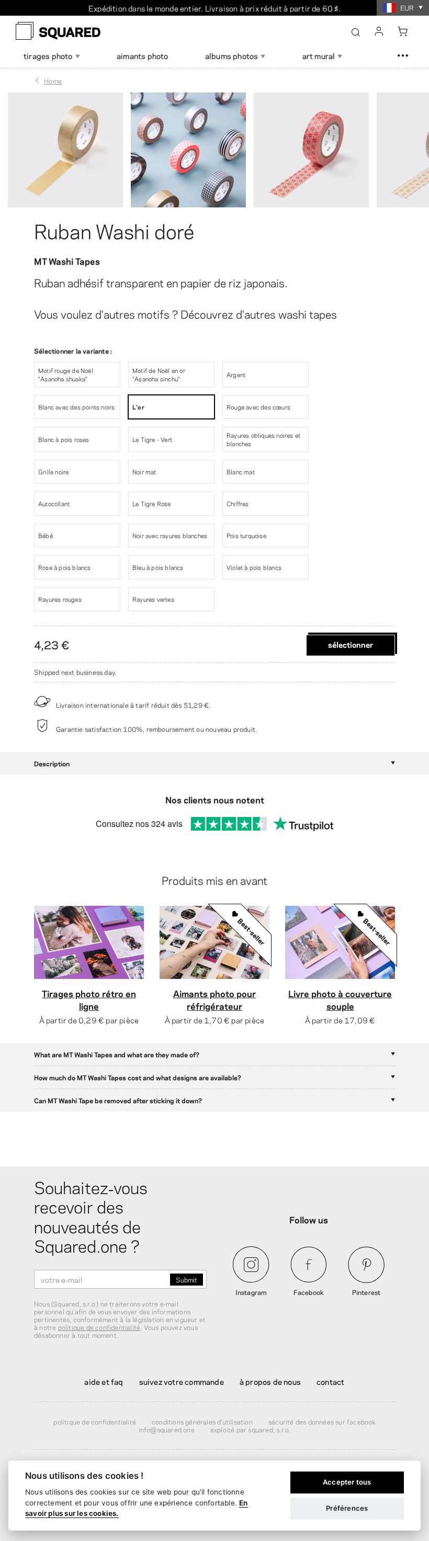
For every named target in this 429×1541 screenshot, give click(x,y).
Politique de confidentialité (94, 1421)
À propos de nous (270, 1381)
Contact (330, 1381)
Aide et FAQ (103, 1381)
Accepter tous (347, 1482)
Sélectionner (350, 644)
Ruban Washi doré (114, 230)
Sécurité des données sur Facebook (322, 1421)
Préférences (347, 1508)
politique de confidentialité (99, 1327)
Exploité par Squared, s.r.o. (250, 1429)
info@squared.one (167, 1429)
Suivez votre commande (181, 1381)
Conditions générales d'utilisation (202, 1421)
